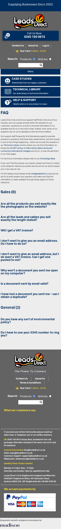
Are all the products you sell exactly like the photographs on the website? (28, 205)
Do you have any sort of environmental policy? (28, 321)
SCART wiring (16, 148)
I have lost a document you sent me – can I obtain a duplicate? (30, 295)
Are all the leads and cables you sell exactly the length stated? (26, 218)
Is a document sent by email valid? (24, 284)
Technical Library (11, 145)
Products (26, 59)
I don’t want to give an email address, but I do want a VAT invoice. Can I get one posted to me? (30, 257)
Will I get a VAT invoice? (17, 231)
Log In (45, 45)
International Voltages (21, 151)
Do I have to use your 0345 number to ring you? (30, 334)
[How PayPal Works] (30, 497)
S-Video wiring (30, 148)
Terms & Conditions (30, 382)
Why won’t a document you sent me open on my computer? (29, 272)
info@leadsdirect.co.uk (41, 174)
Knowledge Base (47, 159)
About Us (33, 45)
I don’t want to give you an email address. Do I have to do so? (29, 242)
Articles (43, 59)
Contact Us (18, 45)
